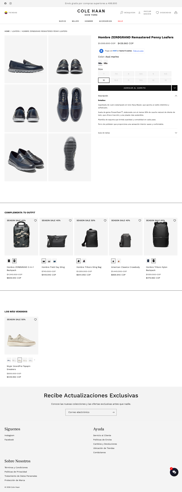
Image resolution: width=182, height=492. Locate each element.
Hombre (89, 21)
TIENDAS (13, 13)
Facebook (9, 440)
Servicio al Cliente (102, 435)
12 (155, 81)
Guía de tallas (104, 133)
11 (131, 81)
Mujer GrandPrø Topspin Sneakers (18, 367)
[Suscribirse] (113, 412)
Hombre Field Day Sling (53, 267)
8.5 (143, 74)
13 (168, 81)
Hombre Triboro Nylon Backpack (156, 268)
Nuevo (62, 21)
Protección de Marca (15, 480)
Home (7, 31)
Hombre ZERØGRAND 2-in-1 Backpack (20, 268)
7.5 (118, 74)
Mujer (75, 21)
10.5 (118, 81)
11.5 (143, 81)
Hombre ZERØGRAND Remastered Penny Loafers (44, 31)
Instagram (9, 435)
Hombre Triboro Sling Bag (88, 267)
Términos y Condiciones (16, 467)
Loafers (16, 31)
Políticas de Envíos (102, 440)
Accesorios (105, 21)
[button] (137, 95)
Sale (120, 21)
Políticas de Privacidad (16, 472)
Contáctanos (99, 452)
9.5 (167, 74)
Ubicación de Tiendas (103, 448)
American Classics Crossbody (125, 267)
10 (104, 80)
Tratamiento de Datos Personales (21, 476)
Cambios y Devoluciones (105, 444)
